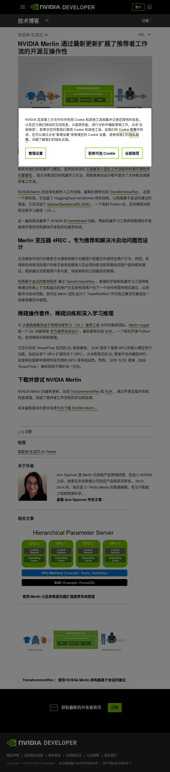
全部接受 (132, 153)
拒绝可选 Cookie (101, 153)
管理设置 (36, 153)
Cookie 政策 (128, 129)
